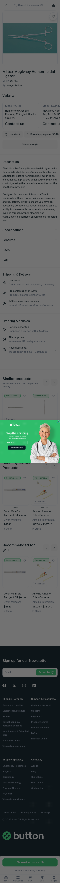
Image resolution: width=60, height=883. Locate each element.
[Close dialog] (58, 422)
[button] (17, 448)
